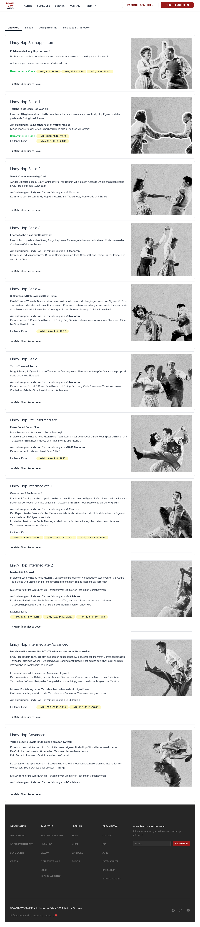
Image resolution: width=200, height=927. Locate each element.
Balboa (29, 27)
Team (75, 835)
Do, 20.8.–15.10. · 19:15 (54, 707)
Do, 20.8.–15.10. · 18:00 (28, 537)
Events (60, 5)
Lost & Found (17, 835)
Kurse (28, 5)
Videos (14, 861)
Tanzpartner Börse (52, 835)
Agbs (105, 852)
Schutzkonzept (112, 878)
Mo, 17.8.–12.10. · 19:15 (27, 616)
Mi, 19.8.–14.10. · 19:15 (53, 458)
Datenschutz (110, 861)
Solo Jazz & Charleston (76, 27)
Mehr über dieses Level (27, 84)
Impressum (108, 870)
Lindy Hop (14, 27)
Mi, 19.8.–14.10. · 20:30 (60, 616)
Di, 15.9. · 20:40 (75, 71)
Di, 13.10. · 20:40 (101, 71)
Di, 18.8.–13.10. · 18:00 (86, 707)
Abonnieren (181, 843)
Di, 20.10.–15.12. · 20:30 (54, 136)
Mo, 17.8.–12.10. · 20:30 (54, 141)
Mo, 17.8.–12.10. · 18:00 (61, 537)
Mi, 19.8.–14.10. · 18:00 (54, 331)
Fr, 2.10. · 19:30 (50, 71)
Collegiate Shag (48, 27)
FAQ (104, 844)
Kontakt (75, 5)
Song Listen (17, 852)
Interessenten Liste (21, 844)
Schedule (43, 5)
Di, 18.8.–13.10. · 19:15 (94, 537)
